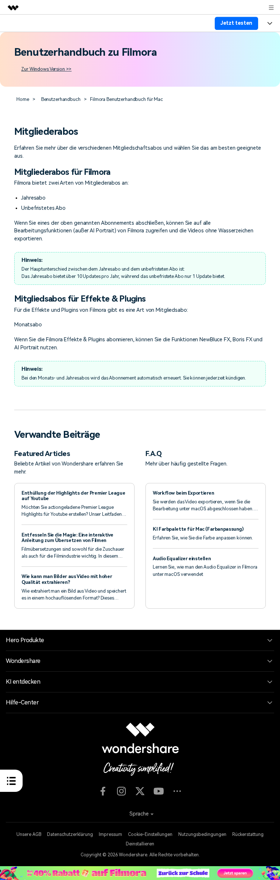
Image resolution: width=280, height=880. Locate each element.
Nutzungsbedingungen (202, 834)
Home (22, 99)
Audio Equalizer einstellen (182, 558)
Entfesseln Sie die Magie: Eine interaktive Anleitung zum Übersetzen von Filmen (67, 537)
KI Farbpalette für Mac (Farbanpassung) (198, 529)
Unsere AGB (28, 834)
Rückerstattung (248, 834)
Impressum (110, 834)
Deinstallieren (140, 843)
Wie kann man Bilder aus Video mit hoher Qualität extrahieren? (67, 579)
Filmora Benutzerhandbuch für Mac (126, 99)
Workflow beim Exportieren (184, 493)
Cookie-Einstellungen (150, 834)
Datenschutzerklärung (70, 834)
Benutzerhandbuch (60, 99)
